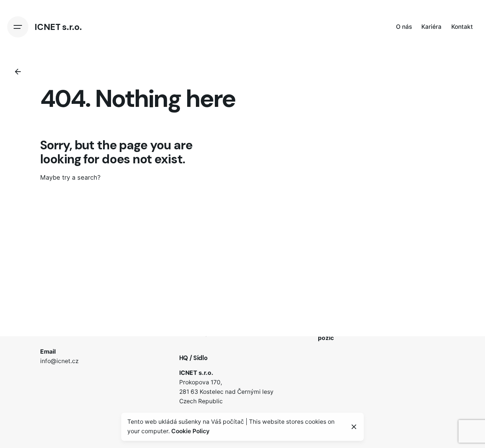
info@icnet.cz (59, 361)
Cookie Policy (190, 431)
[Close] (353, 426)
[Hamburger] (17, 27)
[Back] (17, 71)
